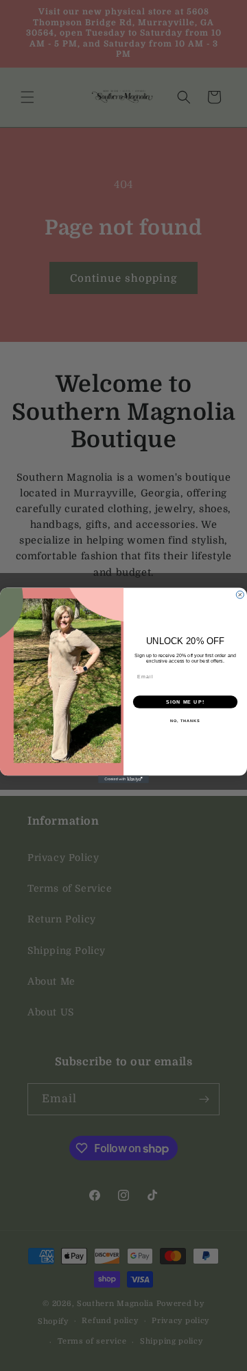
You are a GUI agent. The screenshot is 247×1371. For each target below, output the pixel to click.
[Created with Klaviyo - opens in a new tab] (123, 779)
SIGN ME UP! (185, 702)
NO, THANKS (185, 721)
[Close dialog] (240, 594)
